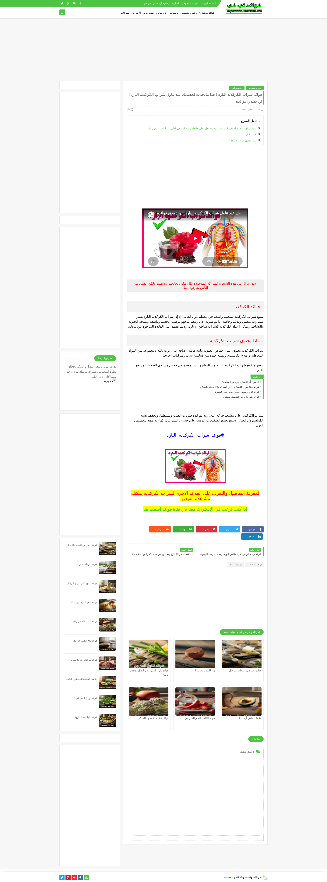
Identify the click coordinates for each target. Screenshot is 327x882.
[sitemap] (86, 877)
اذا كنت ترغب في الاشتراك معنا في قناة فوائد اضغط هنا (195, 509)
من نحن (147, 3)
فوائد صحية (208, 12)
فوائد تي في (230, 877)
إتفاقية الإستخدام (161, 3)
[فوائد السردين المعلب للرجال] (242, 654)
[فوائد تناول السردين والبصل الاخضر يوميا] (148, 654)
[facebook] (80, 3)
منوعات (125, 12)
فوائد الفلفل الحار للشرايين (200, 718)
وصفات (174, 12)
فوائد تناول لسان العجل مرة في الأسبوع (237, 391)
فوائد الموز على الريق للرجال (82, 583)
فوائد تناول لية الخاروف (85, 717)
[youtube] (74, 3)
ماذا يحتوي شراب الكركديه (242, 140)
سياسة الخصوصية (189, 3)
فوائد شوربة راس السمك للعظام (241, 396)
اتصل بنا (175, 3)
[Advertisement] (163, 51)
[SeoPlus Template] (265, 877)
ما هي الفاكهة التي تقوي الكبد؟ (81, 679)
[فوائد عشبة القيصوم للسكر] (148, 701)
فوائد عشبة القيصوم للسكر (153, 718)
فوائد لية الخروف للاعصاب (83, 659)
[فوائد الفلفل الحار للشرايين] (195, 701)
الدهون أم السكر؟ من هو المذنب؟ (240, 382)
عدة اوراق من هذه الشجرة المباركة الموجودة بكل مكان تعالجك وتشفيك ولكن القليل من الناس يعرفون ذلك (201, 128)
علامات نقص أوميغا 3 (250, 718)
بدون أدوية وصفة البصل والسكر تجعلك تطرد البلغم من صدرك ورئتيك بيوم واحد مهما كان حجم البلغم (91, 371)
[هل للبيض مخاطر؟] (195, 654)
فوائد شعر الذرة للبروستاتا (83, 602)
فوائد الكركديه (248, 134)
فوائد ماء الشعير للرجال (85, 640)
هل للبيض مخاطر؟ (205, 670)
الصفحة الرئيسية (208, 3)
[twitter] (62, 3)
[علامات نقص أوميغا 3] (242, 701)
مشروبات (148, 12)
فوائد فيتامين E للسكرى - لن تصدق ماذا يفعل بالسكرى (229, 387)
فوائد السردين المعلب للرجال (245, 670)
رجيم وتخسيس (189, 12)
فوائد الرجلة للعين (88, 564)
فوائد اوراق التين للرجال (85, 698)
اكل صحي (161, 12)
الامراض (136, 12)
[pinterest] (68, 3)
